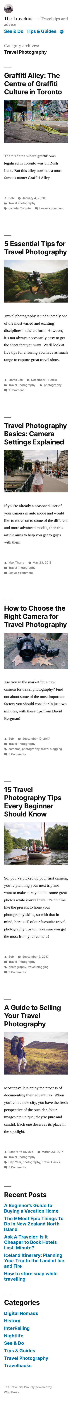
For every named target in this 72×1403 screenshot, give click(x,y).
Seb (11, 198)
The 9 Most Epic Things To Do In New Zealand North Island (34, 1224)
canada (13, 208)
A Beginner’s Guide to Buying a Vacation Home (31, 1208)
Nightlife (13, 1335)
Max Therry (16, 562)
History (12, 1320)
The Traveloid (18, 18)
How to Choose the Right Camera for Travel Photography (35, 616)
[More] (61, 32)
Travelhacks (18, 1365)
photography (53, 385)
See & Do (13, 31)
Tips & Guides (41, 31)
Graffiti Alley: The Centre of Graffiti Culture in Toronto (33, 83)
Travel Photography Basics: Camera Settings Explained (35, 433)
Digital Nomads (21, 1313)
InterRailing (17, 1328)
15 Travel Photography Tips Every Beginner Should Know (32, 801)
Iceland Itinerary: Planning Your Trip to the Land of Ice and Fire (34, 1260)
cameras (14, 749)
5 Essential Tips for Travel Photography (35, 248)
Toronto (25, 208)
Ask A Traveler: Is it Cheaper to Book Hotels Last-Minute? (30, 1242)
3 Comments (17, 754)
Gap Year (14, 1162)
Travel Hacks (51, 1162)
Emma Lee (15, 380)
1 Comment (16, 390)
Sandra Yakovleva (20, 1152)
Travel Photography (21, 203)
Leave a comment (51, 208)
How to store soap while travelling (31, 1276)
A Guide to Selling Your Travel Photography (32, 1015)
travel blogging (51, 749)
